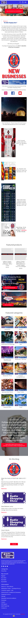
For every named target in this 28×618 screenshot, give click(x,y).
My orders (3, 577)
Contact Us (4, 608)
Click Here (24, 230)
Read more (4, 488)
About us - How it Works (7, 586)
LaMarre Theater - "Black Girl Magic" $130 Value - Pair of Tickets (7, 263)
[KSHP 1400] (4, 2)
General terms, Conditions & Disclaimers (11, 592)
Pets (21, 344)
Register (3, 576)
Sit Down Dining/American (20, 376)
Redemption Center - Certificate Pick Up (11, 588)
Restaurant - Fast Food (20, 359)
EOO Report (4, 604)
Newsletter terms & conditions (8, 598)
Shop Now (3, 571)
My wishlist (4, 581)
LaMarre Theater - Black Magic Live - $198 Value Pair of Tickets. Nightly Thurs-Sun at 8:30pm (21, 264)
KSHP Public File (5, 606)
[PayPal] (14, 616)
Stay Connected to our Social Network (14, 11)
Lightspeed (22, 614)
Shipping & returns (6, 594)
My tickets (3, 579)
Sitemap (3, 596)
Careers (3, 602)
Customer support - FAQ (7, 590)
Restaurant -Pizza (7, 375)
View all (14, 544)
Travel (20, 407)
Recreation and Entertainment (7, 360)
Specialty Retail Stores (7, 392)
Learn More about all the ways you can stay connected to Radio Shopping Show (14, 445)
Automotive (7, 329)
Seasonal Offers (7, 407)
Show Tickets (20, 392)
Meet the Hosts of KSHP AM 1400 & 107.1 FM (13, 479)
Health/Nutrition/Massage (7, 344)
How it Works (5, 530)
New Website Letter (7, 506)
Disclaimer (3, 600)
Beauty (20, 329)
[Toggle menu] (25, 2)
